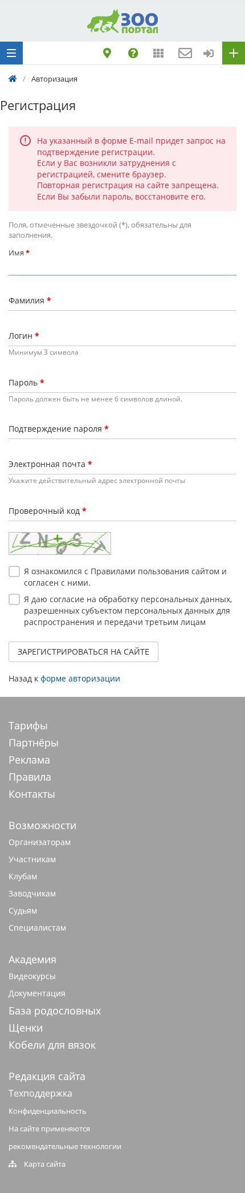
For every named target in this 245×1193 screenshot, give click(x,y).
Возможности (42, 825)
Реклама (29, 759)
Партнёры (34, 742)
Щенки (26, 1027)
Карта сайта (45, 1164)
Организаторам (40, 842)
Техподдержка (40, 1093)
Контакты (32, 794)
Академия (32, 959)
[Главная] (13, 79)
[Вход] (208, 53)
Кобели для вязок (52, 1045)
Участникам (32, 859)
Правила (30, 777)
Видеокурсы (32, 976)
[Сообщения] (183, 53)
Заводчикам (32, 893)
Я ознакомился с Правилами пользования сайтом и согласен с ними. (125, 577)
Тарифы (28, 725)
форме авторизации (80, 678)
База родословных (55, 1010)
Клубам (23, 876)
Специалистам (37, 927)
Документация (37, 993)
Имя (19, 253)
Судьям (23, 910)
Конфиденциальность (48, 1111)
